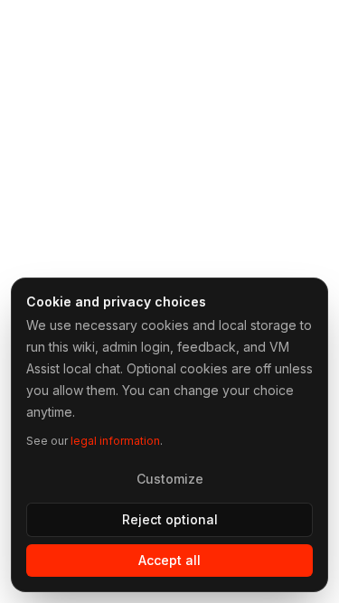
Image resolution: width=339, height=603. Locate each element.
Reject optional (170, 519)
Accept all (169, 560)
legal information (115, 441)
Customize (170, 478)
